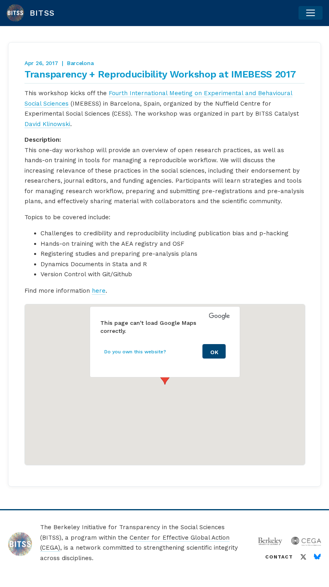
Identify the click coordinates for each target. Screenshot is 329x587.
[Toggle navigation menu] (311, 13)
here (99, 290)
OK (214, 352)
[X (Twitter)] (303, 557)
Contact (279, 557)
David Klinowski (47, 124)
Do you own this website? (135, 352)
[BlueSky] (317, 557)
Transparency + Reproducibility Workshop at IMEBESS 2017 (160, 74)
